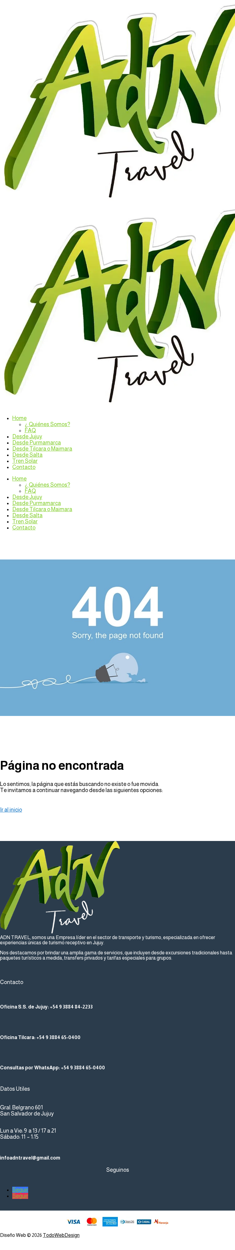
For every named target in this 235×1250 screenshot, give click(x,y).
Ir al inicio (11, 810)
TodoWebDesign (61, 1235)
